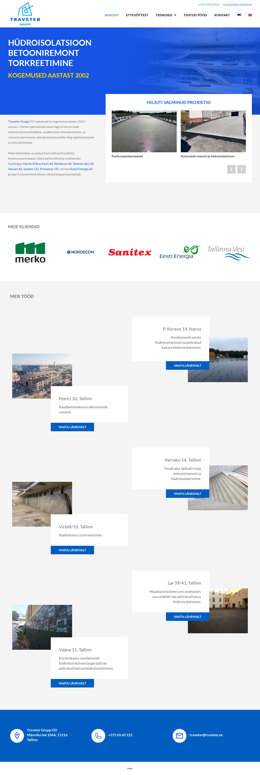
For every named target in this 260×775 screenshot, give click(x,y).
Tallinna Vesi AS (83, 163)
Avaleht (112, 15)
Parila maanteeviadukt (127, 156)
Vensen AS (15, 169)
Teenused (164, 15)
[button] (231, 169)
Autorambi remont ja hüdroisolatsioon (208, 156)
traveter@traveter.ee (206, 735)
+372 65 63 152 (120, 735)
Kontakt (222, 15)
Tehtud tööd (195, 15)
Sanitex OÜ (31, 169)
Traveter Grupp (18, 121)
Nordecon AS (63, 163)
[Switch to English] (250, 15)
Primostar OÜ (49, 169)
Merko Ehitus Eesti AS (38, 163)
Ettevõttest (137, 15)
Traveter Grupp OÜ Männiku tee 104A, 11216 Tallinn (47, 735)
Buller (130, 768)
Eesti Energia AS (82, 169)
